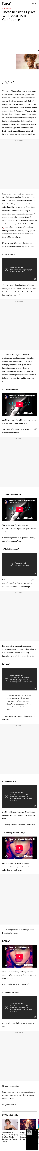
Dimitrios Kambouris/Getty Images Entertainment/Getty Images (38, 62)
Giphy (11, 1104)
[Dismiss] (35, 1130)
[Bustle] (8, 4)
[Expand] (28, 1130)
